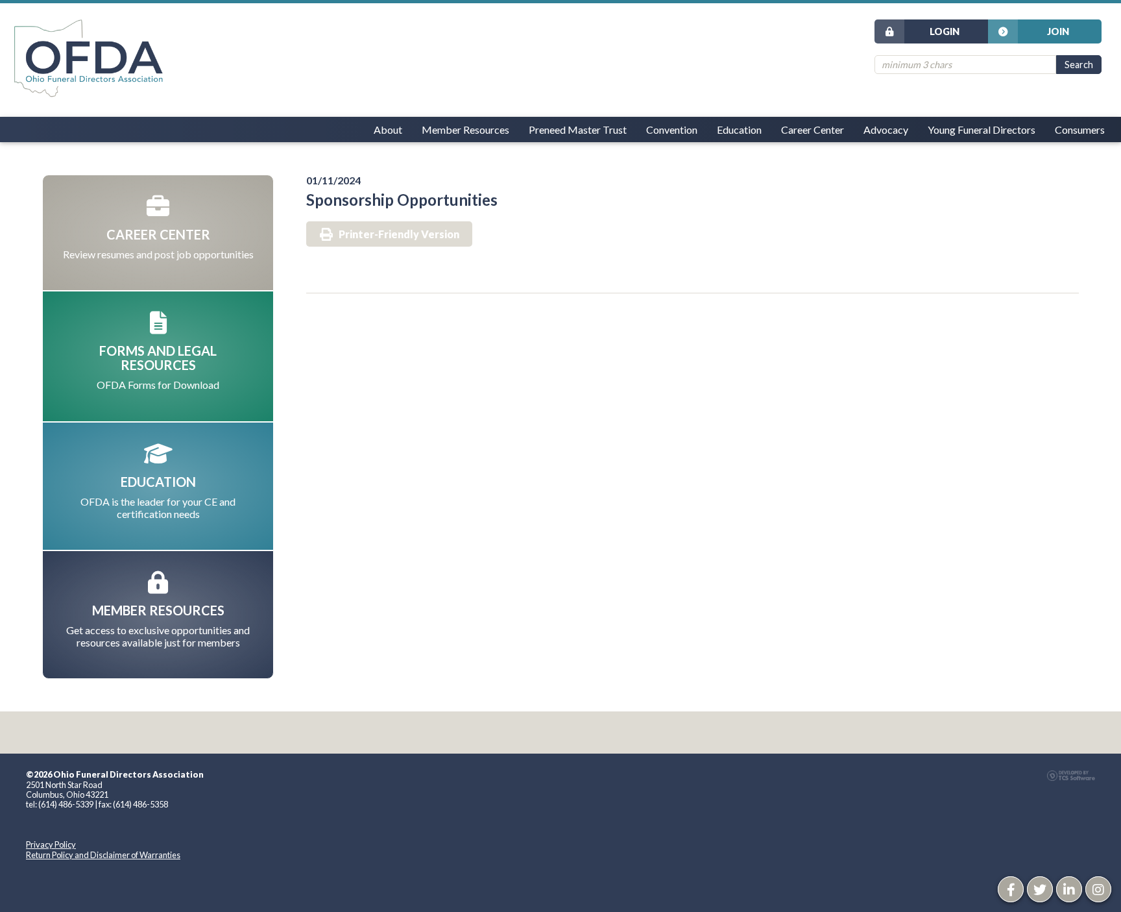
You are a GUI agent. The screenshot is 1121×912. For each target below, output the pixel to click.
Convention (671, 129)
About (388, 129)
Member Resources (465, 129)
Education (739, 129)
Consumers (1080, 129)
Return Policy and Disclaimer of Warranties (103, 855)
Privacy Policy (51, 844)
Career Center (812, 129)
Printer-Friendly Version (399, 234)
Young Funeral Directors (981, 129)
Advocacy (885, 129)
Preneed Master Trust (578, 129)
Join (1058, 31)
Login (944, 31)
